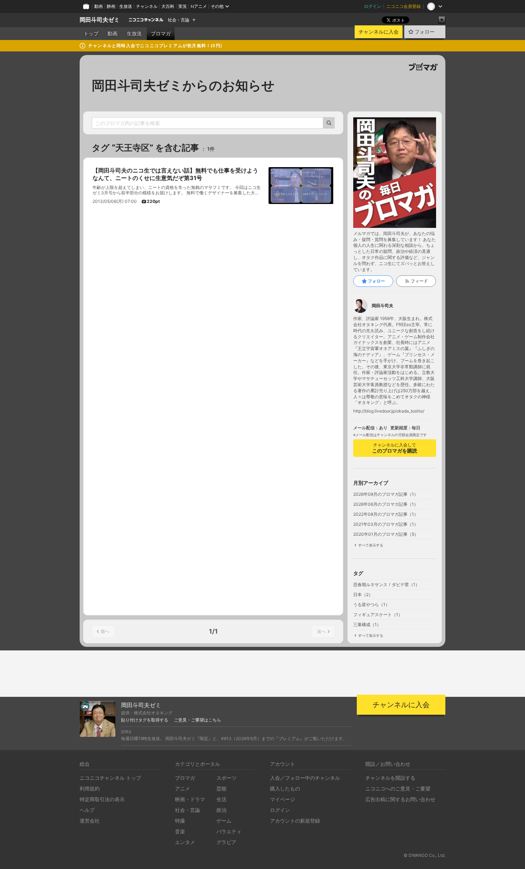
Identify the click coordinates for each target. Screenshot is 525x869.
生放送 (125, 6)
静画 (111, 6)
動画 (98, 6)
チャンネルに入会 (379, 32)
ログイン (372, 6)
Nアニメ (199, 6)
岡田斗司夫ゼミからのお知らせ (183, 85)
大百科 (167, 6)
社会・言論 (178, 20)
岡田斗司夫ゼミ (100, 20)
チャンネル (147, 6)
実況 (182, 6)
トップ (91, 33)
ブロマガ (161, 33)
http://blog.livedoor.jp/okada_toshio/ (388, 411)
